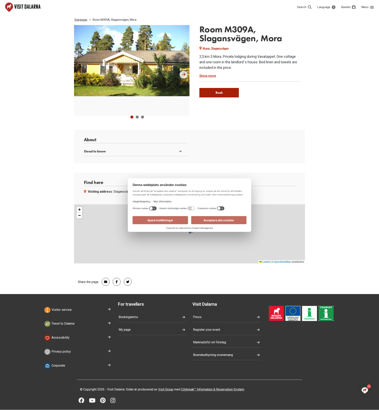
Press (197, 317)
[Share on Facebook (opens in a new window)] (115, 282)
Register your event (206, 330)
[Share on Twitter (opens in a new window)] (126, 282)
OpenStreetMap (282, 261)
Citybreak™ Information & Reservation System (212, 389)
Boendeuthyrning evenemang (213, 355)
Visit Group (165, 389)
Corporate (58, 365)
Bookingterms (128, 317)
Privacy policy (61, 351)
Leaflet (266, 261)
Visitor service (61, 310)
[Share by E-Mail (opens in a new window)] (104, 282)
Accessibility (60, 337)
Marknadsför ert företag (209, 342)
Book (219, 93)
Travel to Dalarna (62, 324)
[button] (131, 117)
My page (125, 330)
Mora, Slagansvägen (216, 48)
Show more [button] (207, 76)
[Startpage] (23, 7)
